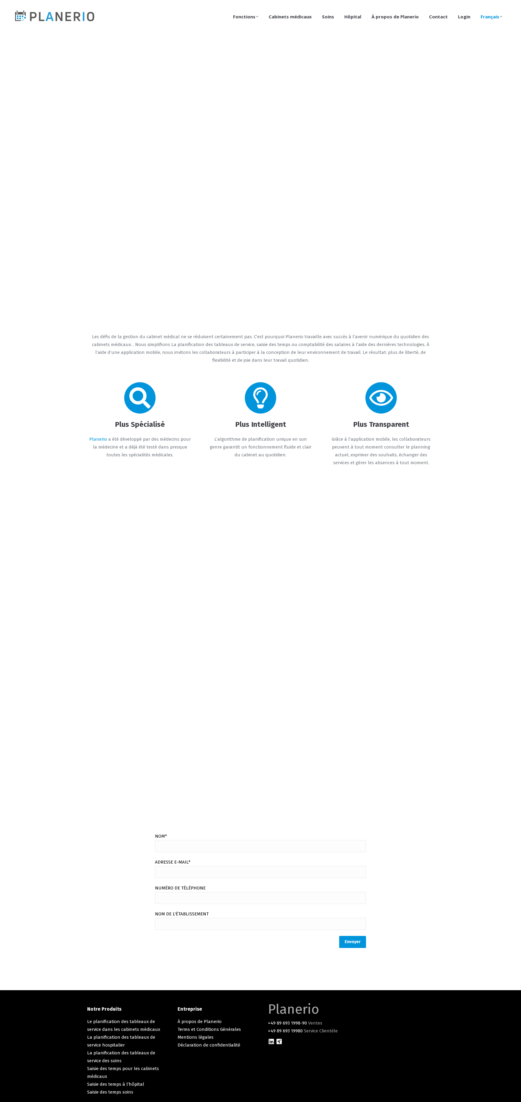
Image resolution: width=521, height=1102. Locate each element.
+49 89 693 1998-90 (287, 1023)
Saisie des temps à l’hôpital (115, 1084)
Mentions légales (195, 1037)
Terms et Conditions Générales (209, 1029)
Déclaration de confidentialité (209, 1045)
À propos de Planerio (200, 1021)
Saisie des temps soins (110, 1092)
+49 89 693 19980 (285, 1031)
